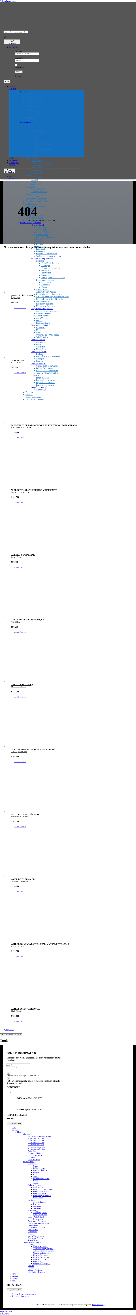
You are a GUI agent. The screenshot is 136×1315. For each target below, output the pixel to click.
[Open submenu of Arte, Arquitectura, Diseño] (54, 1251)
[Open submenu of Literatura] (36, 1164)
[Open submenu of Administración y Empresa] (54, 1249)
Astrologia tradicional (25, 1009)
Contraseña (19, 58)
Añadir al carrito (20, 308)
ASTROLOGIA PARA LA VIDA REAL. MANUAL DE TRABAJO (40, 944)
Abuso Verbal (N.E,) (22, 685)
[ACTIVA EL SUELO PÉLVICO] (70, 792)
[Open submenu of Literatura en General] (50, 1179)
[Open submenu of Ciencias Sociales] (47, 1247)
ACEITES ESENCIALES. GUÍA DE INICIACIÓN (33, 749)
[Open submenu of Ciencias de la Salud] (49, 1253)
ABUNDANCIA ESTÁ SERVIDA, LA (27, 620)
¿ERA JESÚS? (17, 360)
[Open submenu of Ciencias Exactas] (47, 1255)
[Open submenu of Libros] (18, 1130)
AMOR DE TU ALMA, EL (23, 879)
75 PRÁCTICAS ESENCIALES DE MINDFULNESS (34, 490)
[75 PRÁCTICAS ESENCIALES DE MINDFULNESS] (70, 468)
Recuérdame (19, 67)
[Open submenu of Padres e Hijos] (40, 1185)
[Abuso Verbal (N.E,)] (70, 662)
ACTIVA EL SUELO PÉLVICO (25, 814)
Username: (19, 51)
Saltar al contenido (8, 1)
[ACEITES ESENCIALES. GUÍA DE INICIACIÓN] (70, 727)
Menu (7, 82)
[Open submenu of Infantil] (29, 1134)
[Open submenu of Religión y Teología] (49, 1264)
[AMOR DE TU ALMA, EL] (70, 857)
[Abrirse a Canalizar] (70, 533)
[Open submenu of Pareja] (34, 1200)
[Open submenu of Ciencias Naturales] (48, 1257)
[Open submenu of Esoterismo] (37, 1211)
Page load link (6, 1311)
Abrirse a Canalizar (23, 555)
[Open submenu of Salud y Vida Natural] (45, 1217)
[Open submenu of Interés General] (35, 1162)
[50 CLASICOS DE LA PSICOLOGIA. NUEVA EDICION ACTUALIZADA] (70, 403)
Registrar (18, 76)
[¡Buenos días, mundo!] (70, 273)
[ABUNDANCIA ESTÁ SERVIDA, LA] (70, 597)
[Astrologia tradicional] (70, 987)
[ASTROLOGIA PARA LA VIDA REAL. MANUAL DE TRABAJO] (70, 922)
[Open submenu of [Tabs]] (23, 1132)
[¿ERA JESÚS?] (70, 338)
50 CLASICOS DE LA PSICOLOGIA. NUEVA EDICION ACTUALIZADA (44, 425)
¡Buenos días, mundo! (23, 295)
